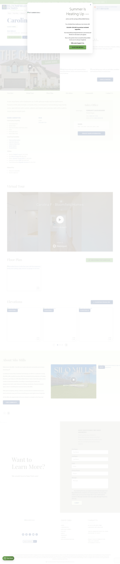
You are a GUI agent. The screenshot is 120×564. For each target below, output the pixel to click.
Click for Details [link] (78, 47)
